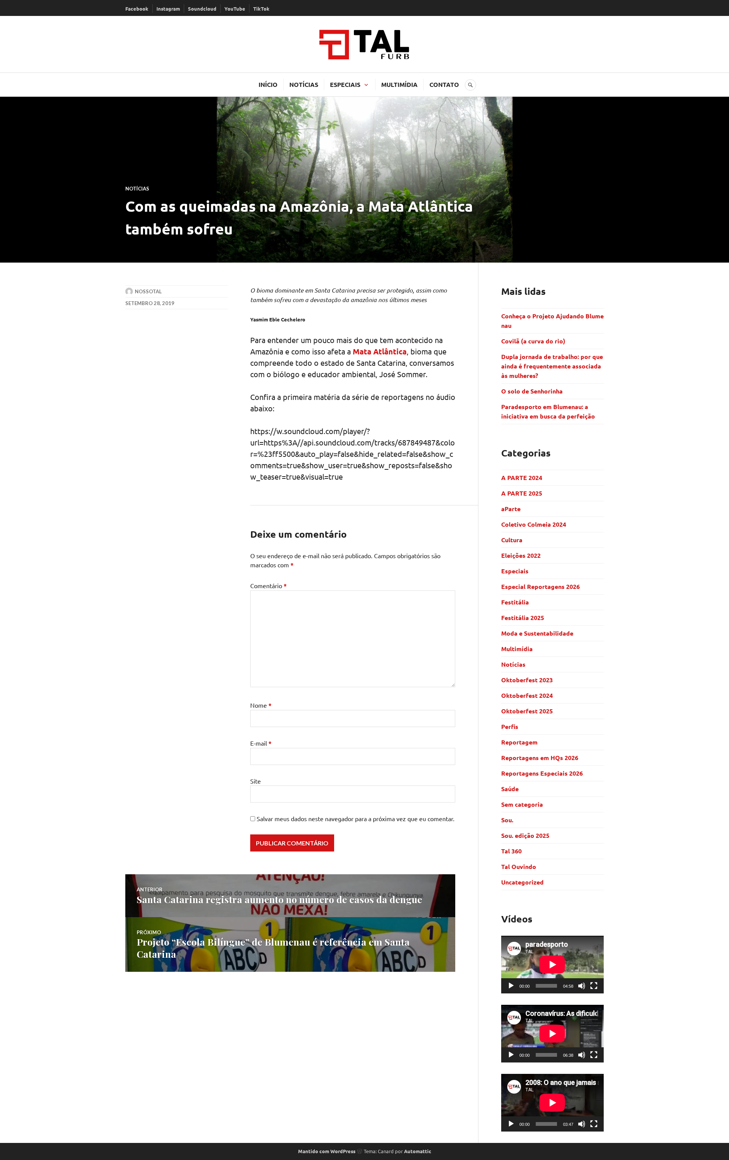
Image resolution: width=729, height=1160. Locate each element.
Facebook (136, 8)
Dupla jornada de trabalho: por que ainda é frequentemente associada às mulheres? (552, 366)
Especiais (515, 571)
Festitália (515, 602)
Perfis (509, 726)
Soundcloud (202, 8)
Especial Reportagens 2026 (540, 586)
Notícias (137, 189)
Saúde (510, 789)
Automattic (417, 1151)
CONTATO (444, 84)
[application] (552, 964)
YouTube (234, 8)
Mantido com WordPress (326, 1151)
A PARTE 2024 (521, 478)
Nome (260, 705)
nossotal (148, 291)
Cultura (511, 540)
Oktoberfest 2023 (527, 680)
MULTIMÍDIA (399, 84)
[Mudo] (581, 986)
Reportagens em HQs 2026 (539, 758)
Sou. (507, 820)
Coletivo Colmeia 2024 (533, 524)
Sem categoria (522, 804)
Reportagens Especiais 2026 (542, 773)
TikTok (261, 8)
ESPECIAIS (345, 84)
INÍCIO (268, 84)
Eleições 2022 (521, 555)
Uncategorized (522, 882)
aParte (511, 509)
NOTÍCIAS (303, 84)
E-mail (260, 743)
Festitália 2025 (522, 618)
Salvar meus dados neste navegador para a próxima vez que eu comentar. (355, 818)
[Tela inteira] (594, 986)
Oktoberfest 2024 (527, 695)
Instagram (168, 8)
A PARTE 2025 (521, 493)
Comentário (268, 585)
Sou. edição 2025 (525, 835)
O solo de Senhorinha (532, 391)
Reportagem (519, 742)
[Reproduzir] (511, 986)
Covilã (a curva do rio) (534, 341)
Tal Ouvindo (518, 866)
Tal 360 (511, 851)
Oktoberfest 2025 (527, 711)
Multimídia (517, 649)
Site (255, 781)
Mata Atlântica (380, 351)
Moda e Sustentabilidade (537, 633)
